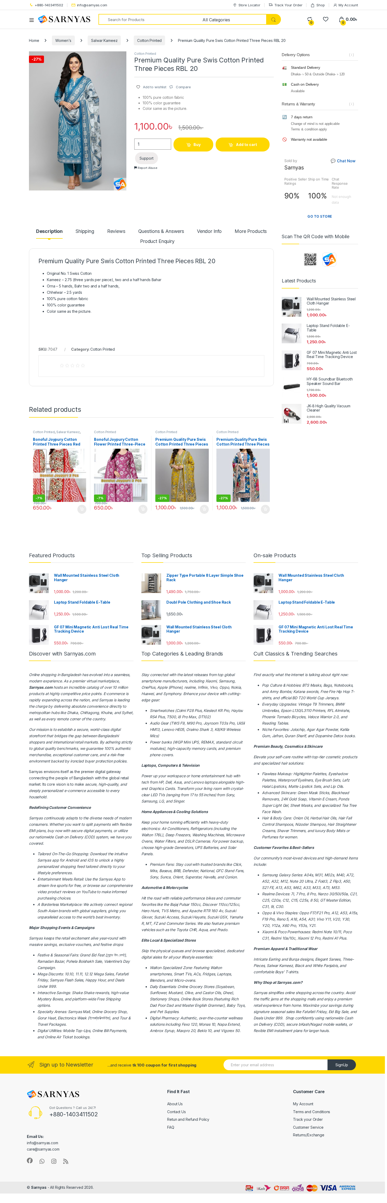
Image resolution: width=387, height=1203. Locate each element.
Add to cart (246, 144)
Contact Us (176, 1111)
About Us (175, 1104)
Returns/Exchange (308, 1135)
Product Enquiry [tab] (157, 241)
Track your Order (308, 1119)
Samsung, (227, 681)
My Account (348, 5)
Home (34, 40)
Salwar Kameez (104, 40)
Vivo (279, 913)
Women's (63, 40)
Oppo (266, 913)
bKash (304, 1024)
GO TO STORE (319, 216)
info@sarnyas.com (92, 5)
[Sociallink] (30, 1160)
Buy (197, 144)
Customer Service (308, 1127)
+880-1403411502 (49, 5)
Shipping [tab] (85, 231)
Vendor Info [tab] (209, 231)
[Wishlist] (325, 19)
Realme (268, 894)
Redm (327, 938)
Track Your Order (288, 5)
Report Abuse (147, 168)
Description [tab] (49, 231)
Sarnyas (106, 700)
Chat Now (343, 160)
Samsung (270, 875)
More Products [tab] (251, 231)
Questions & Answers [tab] (161, 231)
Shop (320, 5)
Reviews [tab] (116, 231)
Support (146, 158)
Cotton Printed (149, 40)
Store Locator (249, 5)
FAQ (170, 1127)
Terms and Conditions (311, 1111)
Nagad (316, 1024)
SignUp (341, 1065)
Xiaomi (211, 681)
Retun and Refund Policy (188, 1119)
